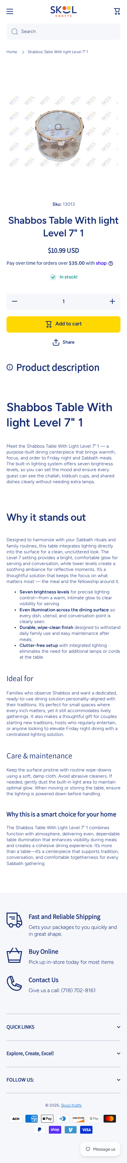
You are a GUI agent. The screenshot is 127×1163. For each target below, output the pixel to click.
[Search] (12, 31)
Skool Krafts (71, 1105)
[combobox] (63, 31)
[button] (117, 11)
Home (12, 52)
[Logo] (63, 11)
